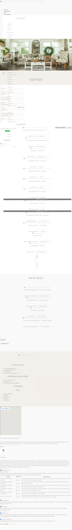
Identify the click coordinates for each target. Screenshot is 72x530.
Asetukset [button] (2, 445)
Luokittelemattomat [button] (5, 518)
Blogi (5, 13)
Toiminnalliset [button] (3, 499)
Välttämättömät (6, 470)
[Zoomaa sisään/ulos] (2, 526)
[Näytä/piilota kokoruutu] (6, 526)
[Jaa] (10, 526)
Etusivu (6, 9)
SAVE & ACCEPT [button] (4, 522)
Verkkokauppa (7, 14)
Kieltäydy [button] (15, 445)
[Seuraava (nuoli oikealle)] (6, 529)
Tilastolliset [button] (3, 505)
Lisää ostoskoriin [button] (40, 136)
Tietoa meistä (7, 11)
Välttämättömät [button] (4, 468)
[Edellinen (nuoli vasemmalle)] (2, 529)
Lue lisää (41, 167)
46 (37, 267)
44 (37, 264)
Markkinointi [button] (3, 511)
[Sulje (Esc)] (14, 526)
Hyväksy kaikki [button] (9, 445)
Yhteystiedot (7, 140)
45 (37, 265)
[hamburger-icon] (70, 10)
